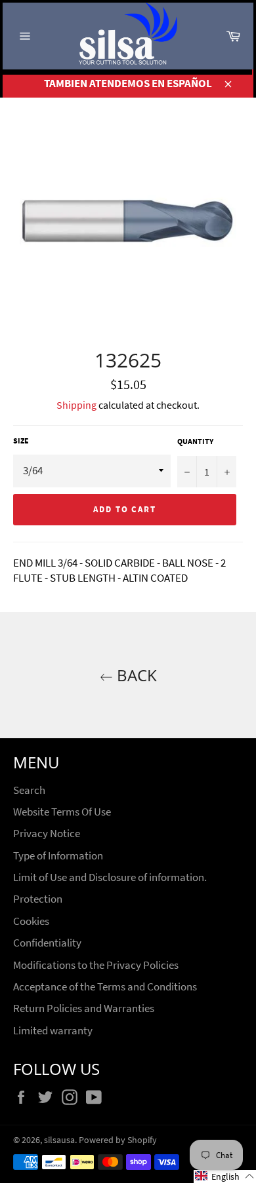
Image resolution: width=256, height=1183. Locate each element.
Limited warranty (53, 1030)
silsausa (59, 1140)
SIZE (21, 440)
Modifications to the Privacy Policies (96, 965)
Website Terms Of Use (62, 811)
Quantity (195, 441)
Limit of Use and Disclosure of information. (110, 877)
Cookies (31, 921)
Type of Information (58, 855)
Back (135, 675)
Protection (37, 899)
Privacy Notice (46, 833)
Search (29, 790)
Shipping (76, 404)
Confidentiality (47, 942)
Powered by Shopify (118, 1140)
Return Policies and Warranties (83, 1008)
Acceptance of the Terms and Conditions (105, 986)
